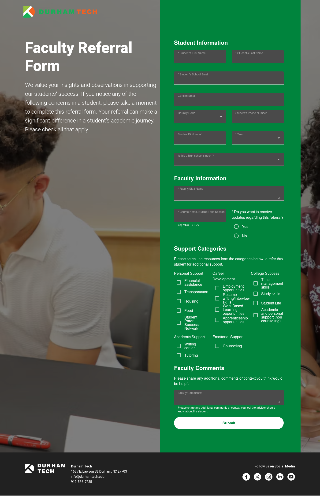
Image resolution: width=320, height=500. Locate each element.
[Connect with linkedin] (280, 477)
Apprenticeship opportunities (235, 320)
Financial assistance (193, 282)
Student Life (271, 303)
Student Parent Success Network (191, 322)
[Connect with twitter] (257, 477)
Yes (245, 226)
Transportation (196, 292)
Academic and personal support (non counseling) (272, 315)
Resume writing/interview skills (236, 298)
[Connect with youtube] (291, 477)
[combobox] (200, 118)
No (244, 236)
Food (188, 310)
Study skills (270, 294)
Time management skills (272, 283)
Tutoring (191, 355)
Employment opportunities (233, 288)
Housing (191, 301)
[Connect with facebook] (246, 477)
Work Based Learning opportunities (233, 309)
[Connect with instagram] (268, 477)
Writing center (190, 346)
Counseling (232, 346)
